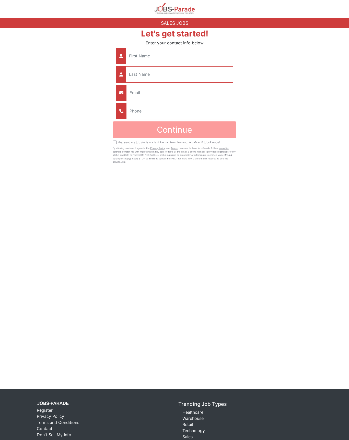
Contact (44, 428)
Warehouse (193, 418)
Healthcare (192, 412)
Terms (174, 148)
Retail (187, 424)
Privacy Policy (157, 148)
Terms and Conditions (58, 422)
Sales (187, 436)
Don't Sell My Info (54, 434)
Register (45, 410)
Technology (193, 430)
